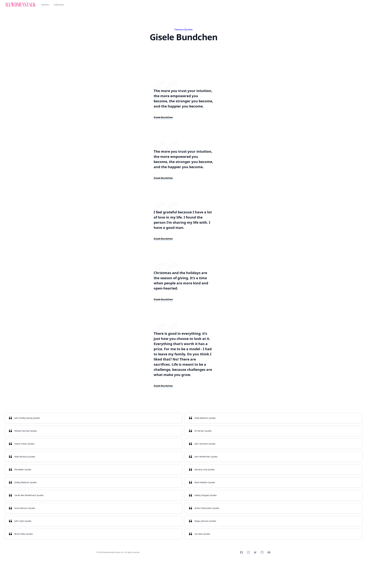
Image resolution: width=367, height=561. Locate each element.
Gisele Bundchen (163, 117)
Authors (45, 4)
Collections (59, 4)
